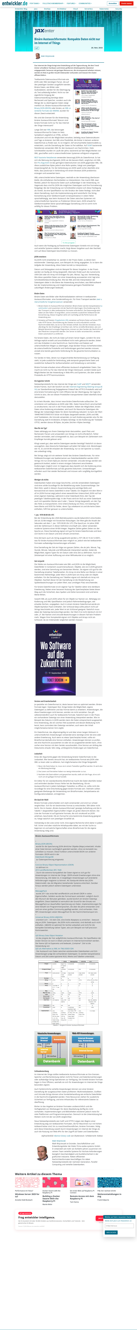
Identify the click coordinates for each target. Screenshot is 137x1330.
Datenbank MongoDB (44, 857)
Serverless (89, 9)
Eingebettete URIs (62, 320)
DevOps (47, 9)
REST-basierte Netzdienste (45, 157)
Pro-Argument (43, 163)
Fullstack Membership (53, 3)
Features (71, 3)
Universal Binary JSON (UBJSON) (48, 917)
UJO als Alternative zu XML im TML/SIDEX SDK (54, 948)
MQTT (88, 384)
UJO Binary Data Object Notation (49, 935)
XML (49, 129)
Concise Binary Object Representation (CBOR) (54, 865)
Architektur (61, 9)
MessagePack (41, 891)
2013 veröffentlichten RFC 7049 (48, 870)
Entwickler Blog (21, 9)
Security (118, 9)
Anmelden (113, 3)
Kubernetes (104, 9)
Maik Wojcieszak (47, 56)
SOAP (89, 145)
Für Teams (34, 3)
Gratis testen (126, 3)
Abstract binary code (62, 1136)
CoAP (79, 384)
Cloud (75, 9)
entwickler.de (14, 4)
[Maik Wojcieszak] (38, 56)
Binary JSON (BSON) (42, 108)
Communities (85, 3)
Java (35, 9)
